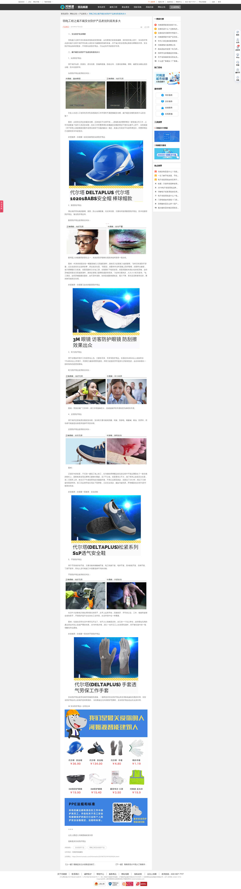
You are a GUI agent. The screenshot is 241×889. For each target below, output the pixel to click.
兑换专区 (170, 2)
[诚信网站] (141, 884)
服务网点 (112, 874)
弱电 (70, 40)
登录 (219, 2)
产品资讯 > (83, 14)
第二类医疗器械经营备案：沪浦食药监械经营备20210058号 (121, 877)
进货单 (152, 2)
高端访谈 (149, 7)
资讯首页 (101, 7)
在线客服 (169, 114)
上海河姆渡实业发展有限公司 (115, 879)
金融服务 (169, 107)
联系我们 (75, 874)
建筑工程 (113, 7)
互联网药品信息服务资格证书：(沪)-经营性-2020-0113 (162, 877)
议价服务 (169, 101)
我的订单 (161, 2)
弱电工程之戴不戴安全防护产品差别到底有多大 (107, 14)
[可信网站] (127, 884)
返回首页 (21, 2)
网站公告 (161, 7)
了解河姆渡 (47, 2)
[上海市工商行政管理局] (99, 884)
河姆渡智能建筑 (77, 852)
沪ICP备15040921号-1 (91, 877)
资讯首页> (65, 14)
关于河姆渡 (62, 874)
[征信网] (113, 884)
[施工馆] (166, 78)
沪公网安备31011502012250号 (70, 877)
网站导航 (36, 2)
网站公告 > (74, 14)
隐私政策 (138, 874)
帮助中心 (179, 2)
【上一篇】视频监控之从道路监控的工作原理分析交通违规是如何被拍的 (93, 864)
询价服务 (169, 95)
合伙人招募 (152, 874)
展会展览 (125, 7)
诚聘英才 (88, 874)
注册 (213, 2)
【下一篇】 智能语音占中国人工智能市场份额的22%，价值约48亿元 (141, 864)
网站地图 (125, 874)
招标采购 (137, 7)
